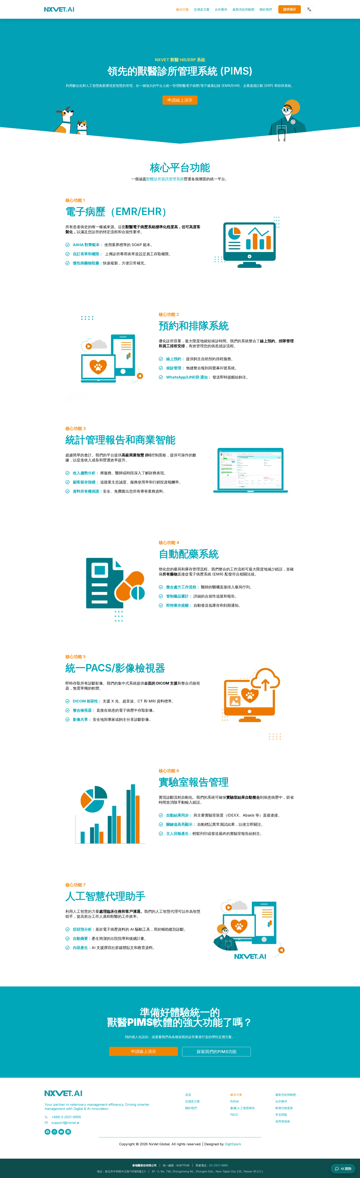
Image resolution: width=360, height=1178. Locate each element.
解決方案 (182, 9)
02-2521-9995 (218, 1165)
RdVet (234, 1101)
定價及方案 (202, 9)
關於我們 (266, 9)
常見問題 (281, 1114)
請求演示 (289, 9)
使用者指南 (282, 1121)
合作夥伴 (221, 9)
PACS (234, 1114)
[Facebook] (47, 1132)
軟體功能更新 (284, 1108)
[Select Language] (309, 9)
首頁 (188, 1094)
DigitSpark (233, 1144)
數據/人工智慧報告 (242, 1108)
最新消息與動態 (243, 9)
